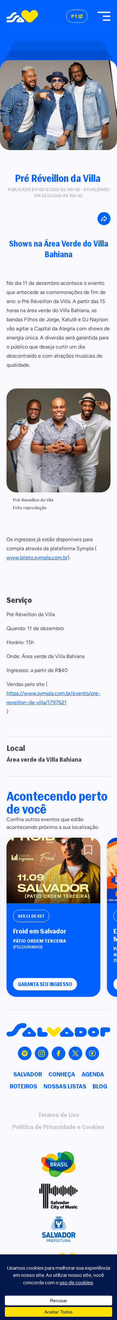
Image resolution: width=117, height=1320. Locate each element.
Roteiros (23, 1086)
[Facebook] (58, 1053)
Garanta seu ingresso (45, 984)
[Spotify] (25, 1053)
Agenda (93, 1074)
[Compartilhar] (104, 218)
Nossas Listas (65, 1086)
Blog (100, 1086)
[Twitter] (75, 1053)
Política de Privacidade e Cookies (58, 1127)
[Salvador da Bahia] (22, 16)
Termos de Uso (58, 1115)
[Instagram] (41, 1053)
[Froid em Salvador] (53, 870)
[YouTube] (92, 1053)
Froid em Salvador (39, 931)
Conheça (61, 1074)
